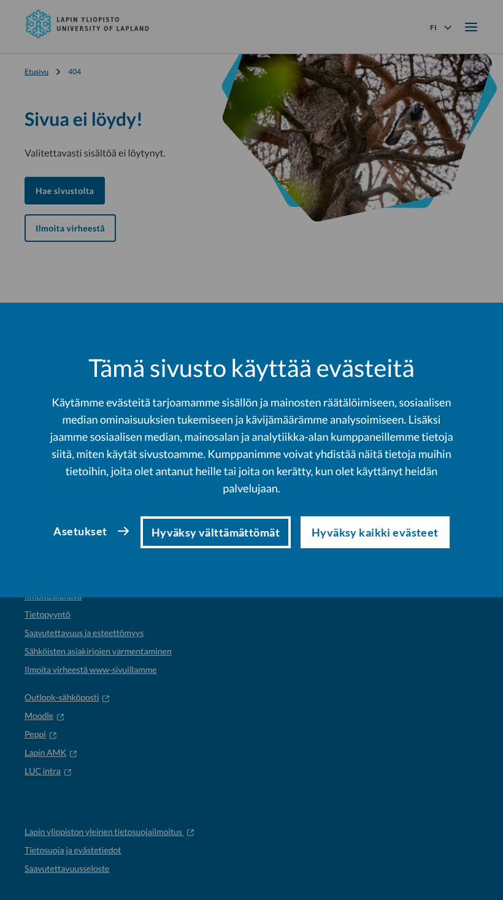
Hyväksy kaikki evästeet (375, 532)
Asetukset (80, 531)
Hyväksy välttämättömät (216, 532)
